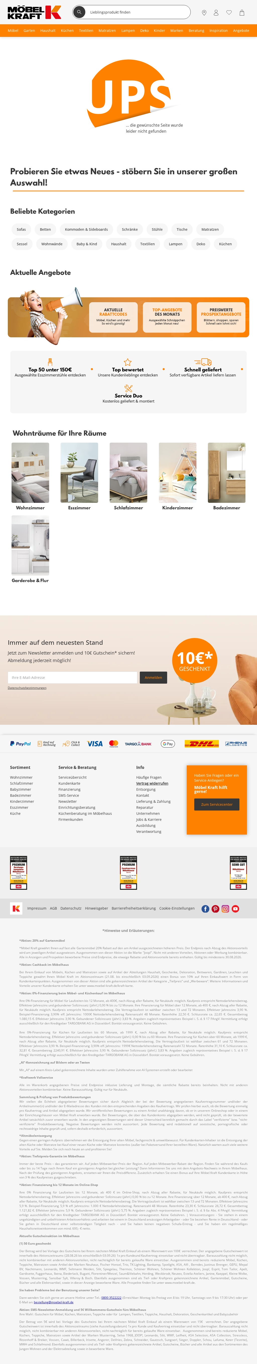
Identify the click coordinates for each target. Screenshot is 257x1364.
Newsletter (67, 801)
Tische (182, 229)
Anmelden (153, 677)
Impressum (36, 908)
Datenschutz (71, 908)
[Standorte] (204, 13)
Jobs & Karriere (149, 819)
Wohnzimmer (21, 777)
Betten (45, 229)
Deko (201, 244)
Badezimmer (20, 795)
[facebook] (205, 908)
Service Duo (128, 398)
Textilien (147, 244)
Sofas (21, 229)
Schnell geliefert (203, 371)
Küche (15, 813)
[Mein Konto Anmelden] (216, 13)
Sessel (22, 244)
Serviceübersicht (72, 777)
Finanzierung (69, 789)
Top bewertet (128, 371)
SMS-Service (68, 795)
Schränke (130, 229)
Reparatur (144, 807)
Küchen (225, 244)
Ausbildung (146, 825)
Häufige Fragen (149, 777)
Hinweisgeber (96, 908)
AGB (53, 908)
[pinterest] (215, 908)
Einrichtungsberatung (76, 807)
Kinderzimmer (22, 801)
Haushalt (118, 244)
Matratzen (210, 229)
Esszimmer (19, 807)
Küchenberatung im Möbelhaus (85, 813)
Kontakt (142, 795)
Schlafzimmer (21, 783)
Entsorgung (146, 789)
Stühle (157, 229)
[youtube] (235, 908)
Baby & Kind (87, 244)
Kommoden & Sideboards (86, 229)
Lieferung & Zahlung (153, 801)
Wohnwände (51, 244)
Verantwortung (148, 831)
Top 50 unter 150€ (50, 371)
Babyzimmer (20, 789)
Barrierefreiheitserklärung (134, 908)
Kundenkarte (69, 783)
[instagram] (225, 908)
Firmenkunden (70, 819)
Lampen (175, 244)
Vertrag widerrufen (152, 783)
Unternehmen (148, 813)
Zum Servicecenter (217, 804)
